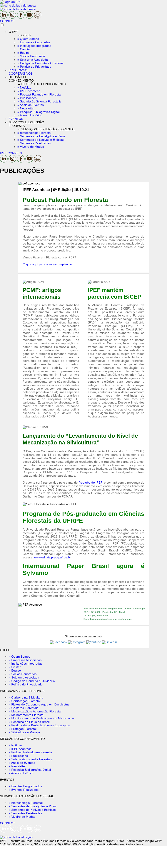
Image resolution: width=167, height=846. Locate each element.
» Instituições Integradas (25, 663)
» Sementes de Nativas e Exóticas (32, 809)
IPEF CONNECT (11, 153)
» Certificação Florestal (24, 701)
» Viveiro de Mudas (22, 816)
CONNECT (7, 21)
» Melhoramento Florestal (26, 715)
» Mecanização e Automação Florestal (35, 711)
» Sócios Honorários (23, 674)
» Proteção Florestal (23, 728)
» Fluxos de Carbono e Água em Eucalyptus (39, 704)
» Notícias (15, 745)
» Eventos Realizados (23, 789)
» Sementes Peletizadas (25, 813)
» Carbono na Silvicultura (26, 697)
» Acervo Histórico (21, 773)
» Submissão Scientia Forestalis (31, 759)
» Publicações (18, 755)
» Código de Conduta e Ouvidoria (32, 681)
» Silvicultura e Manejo (24, 732)
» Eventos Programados (25, 786)
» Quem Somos (19, 656)
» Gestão (15, 667)
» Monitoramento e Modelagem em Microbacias (42, 718)
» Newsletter (17, 766)
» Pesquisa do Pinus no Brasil (29, 722)
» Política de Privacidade (26, 684)
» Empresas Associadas (25, 660)
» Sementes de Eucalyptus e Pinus (33, 806)
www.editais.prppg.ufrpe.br (52, 557)
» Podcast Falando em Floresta (30, 752)
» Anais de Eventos (22, 762)
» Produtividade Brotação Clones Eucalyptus (39, 725)
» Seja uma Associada (24, 677)
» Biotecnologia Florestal (26, 802)
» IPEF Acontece (20, 749)
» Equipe (15, 670)
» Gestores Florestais (23, 708)
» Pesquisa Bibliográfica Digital (30, 769)
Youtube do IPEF (90, 482)
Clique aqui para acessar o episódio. (48, 264)
